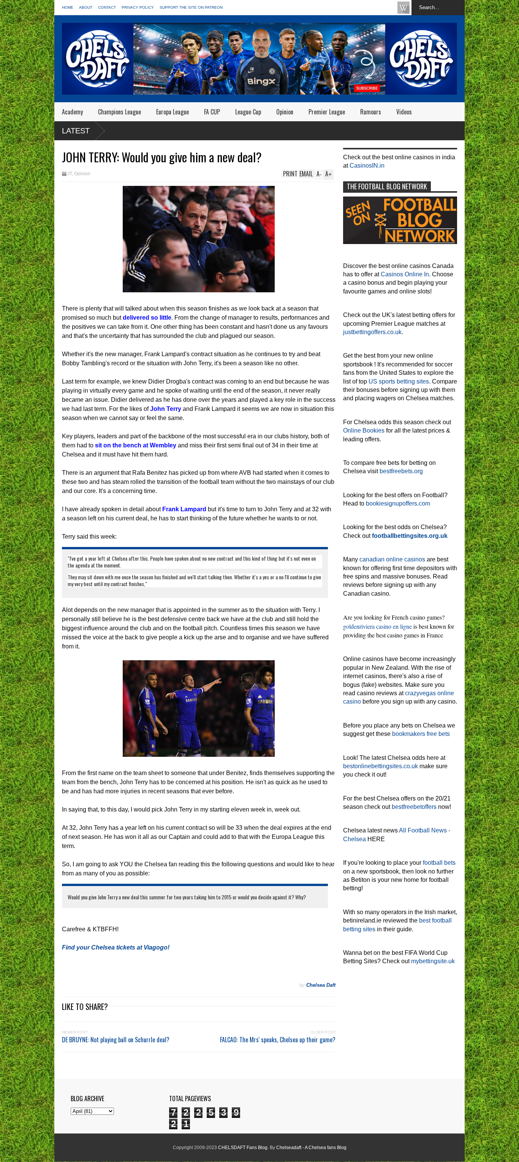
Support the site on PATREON (191, 7)
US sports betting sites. (399, 381)
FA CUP (212, 111)
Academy (72, 111)
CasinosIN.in (367, 165)
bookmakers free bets (421, 734)
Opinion (284, 111)
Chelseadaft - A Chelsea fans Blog (311, 1147)
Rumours (370, 111)
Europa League (172, 111)
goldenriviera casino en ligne (377, 626)
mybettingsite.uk (433, 961)
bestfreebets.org (401, 471)
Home (67, 7)
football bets (439, 862)
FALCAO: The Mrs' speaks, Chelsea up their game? (277, 1039)
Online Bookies (364, 430)
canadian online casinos (392, 559)
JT (69, 173)
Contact (107, 7)
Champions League (119, 111)
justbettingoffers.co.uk (372, 332)
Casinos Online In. (405, 274)
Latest (76, 131)
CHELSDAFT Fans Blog (242, 1147)
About (85, 7)
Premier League (327, 111)
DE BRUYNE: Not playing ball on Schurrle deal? (115, 1039)
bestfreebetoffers (414, 807)
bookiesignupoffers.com (398, 503)
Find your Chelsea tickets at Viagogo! (115, 947)
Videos (404, 111)
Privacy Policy (138, 7)
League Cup (248, 111)
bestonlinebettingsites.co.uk (380, 766)
